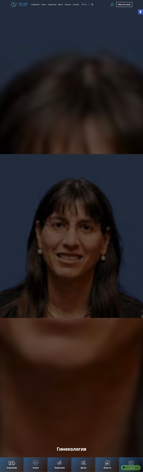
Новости (68, 4)
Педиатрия (52, 4)
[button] (140, 11)
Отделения (35, 4)
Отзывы (76, 4)
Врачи (60, 4)
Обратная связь (124, 4)
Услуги (43, 4)
